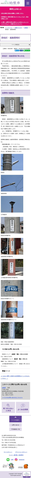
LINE (12, 459)
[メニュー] (28, 3)
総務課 (26, 27)
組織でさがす (18, 27)
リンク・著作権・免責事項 (16, 455)
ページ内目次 (15, 44)
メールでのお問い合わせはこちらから (12, 397)
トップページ (8, 27)
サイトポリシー (8, 452)
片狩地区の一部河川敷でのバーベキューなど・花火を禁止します (15, 17)
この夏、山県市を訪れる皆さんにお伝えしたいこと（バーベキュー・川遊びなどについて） (15, 23)
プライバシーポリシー (21, 452)
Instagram (21, 459)
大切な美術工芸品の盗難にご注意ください (12, 13)
